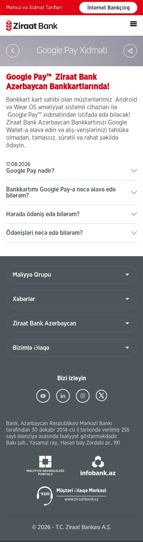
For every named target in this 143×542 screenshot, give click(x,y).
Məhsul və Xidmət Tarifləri (34, 7)
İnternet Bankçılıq (108, 8)
